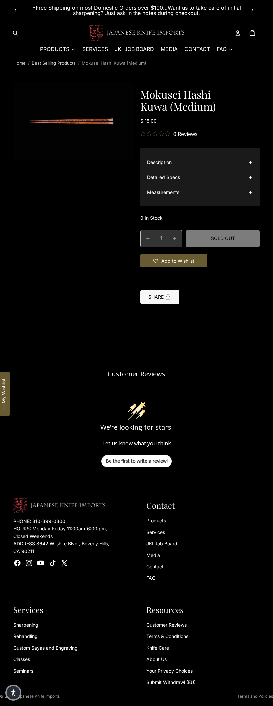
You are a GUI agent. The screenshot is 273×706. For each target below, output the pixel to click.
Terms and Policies (255, 696)
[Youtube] (41, 563)
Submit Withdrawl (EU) (171, 682)
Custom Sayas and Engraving (45, 648)
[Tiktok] (53, 563)
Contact (155, 566)
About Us (156, 659)
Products (156, 520)
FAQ (151, 578)
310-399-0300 (48, 521)
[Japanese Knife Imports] (137, 33)
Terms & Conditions (167, 636)
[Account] (237, 33)
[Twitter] (64, 563)
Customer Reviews (166, 625)
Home (19, 63)
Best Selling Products (54, 63)
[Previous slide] (15, 10)
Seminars (23, 670)
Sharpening (25, 625)
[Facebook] (17, 563)
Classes (21, 659)
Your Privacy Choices (169, 670)
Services (155, 532)
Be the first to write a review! (137, 461)
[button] (73, 121)
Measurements (163, 192)
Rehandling (25, 636)
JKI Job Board (161, 543)
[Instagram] (29, 563)
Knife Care (157, 648)
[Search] (15, 33)
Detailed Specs (163, 177)
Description (159, 162)
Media (153, 555)
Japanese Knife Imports (37, 696)
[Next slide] (252, 10)
